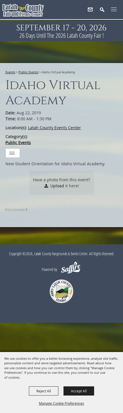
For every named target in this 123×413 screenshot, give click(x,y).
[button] (105, 12)
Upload (57, 185)
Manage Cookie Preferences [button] (61, 403)
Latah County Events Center (54, 127)
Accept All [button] (79, 391)
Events (10, 72)
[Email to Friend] (12, 153)
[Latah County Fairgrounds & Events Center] (23, 11)
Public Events (28, 72)
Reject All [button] (43, 391)
